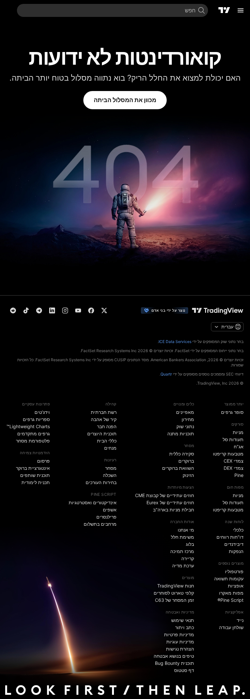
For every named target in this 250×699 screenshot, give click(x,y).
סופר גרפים (232, 412)
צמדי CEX (233, 461)
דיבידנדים (233, 544)
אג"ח (238, 446)
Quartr (166, 374)
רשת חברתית (104, 412)
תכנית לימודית (35, 482)
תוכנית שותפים (35, 475)
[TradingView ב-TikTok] (26, 310)
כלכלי (238, 530)
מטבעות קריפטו (228, 453)
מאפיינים (185, 412)
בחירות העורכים (101, 482)
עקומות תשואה (228, 578)
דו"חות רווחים (229, 537)
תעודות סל (233, 439)
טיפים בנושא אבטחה (174, 656)
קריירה (187, 558)
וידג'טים (42, 412)
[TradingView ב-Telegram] (39, 310)
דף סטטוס (184, 670)
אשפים (110, 509)
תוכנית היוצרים (102, 433)
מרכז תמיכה (182, 551)
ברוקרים (186, 461)
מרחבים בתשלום (100, 524)
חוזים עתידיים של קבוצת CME (164, 495)
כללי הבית (107, 440)
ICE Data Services (175, 341)
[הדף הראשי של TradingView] (224, 10)
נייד (240, 620)
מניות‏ (238, 432)
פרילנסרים (106, 517)
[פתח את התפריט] (240, 10)
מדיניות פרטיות (179, 634)
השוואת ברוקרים (178, 468)
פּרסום (43, 461)
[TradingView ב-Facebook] (91, 310)
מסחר (111, 468)
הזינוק (188, 475)
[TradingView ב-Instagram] (65, 310)
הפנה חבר (107, 426)
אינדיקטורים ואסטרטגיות (93, 502)
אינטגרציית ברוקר (33, 468)
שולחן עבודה (231, 627)
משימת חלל (182, 537)
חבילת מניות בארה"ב (173, 509)
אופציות (235, 585)
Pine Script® (230, 600)
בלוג (190, 544)
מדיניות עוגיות (180, 641)
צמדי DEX (233, 468)
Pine (238, 475)
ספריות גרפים (36, 419)
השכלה (110, 475)
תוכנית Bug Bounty (174, 663)
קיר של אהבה (104, 419)
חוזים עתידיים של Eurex (170, 502)
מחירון (188, 419)
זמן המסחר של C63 (174, 600)
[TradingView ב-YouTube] (78, 310)
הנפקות (236, 551)
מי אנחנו (186, 530)
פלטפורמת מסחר (33, 440)
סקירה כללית (181, 453)
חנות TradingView (175, 585)
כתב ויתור (184, 627)
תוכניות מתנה (180, 433)
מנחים (110, 448)
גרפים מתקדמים (33, 433)
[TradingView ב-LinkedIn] (52, 310)
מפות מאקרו (231, 593)
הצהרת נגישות (180, 649)
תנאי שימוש (182, 620)
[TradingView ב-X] (104, 310)
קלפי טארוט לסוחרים (174, 593)
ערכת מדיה (183, 565)
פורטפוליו (234, 571)
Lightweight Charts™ (28, 426)
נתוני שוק (185, 426)
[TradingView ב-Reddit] (13, 310)
